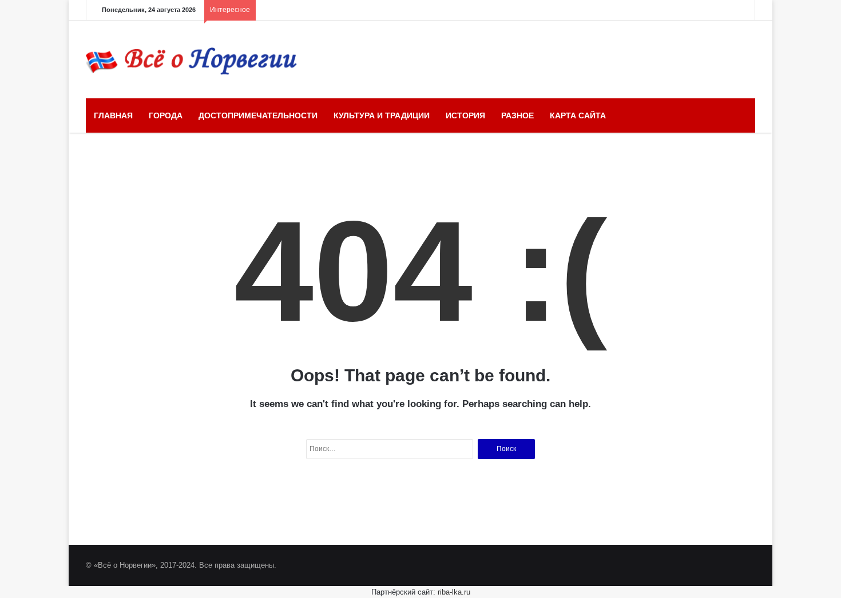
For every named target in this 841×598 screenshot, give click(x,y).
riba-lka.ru (454, 592)
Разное (517, 115)
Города (166, 115)
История (465, 115)
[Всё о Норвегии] (191, 59)
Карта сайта (578, 115)
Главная (113, 115)
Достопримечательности (258, 115)
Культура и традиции (382, 115)
